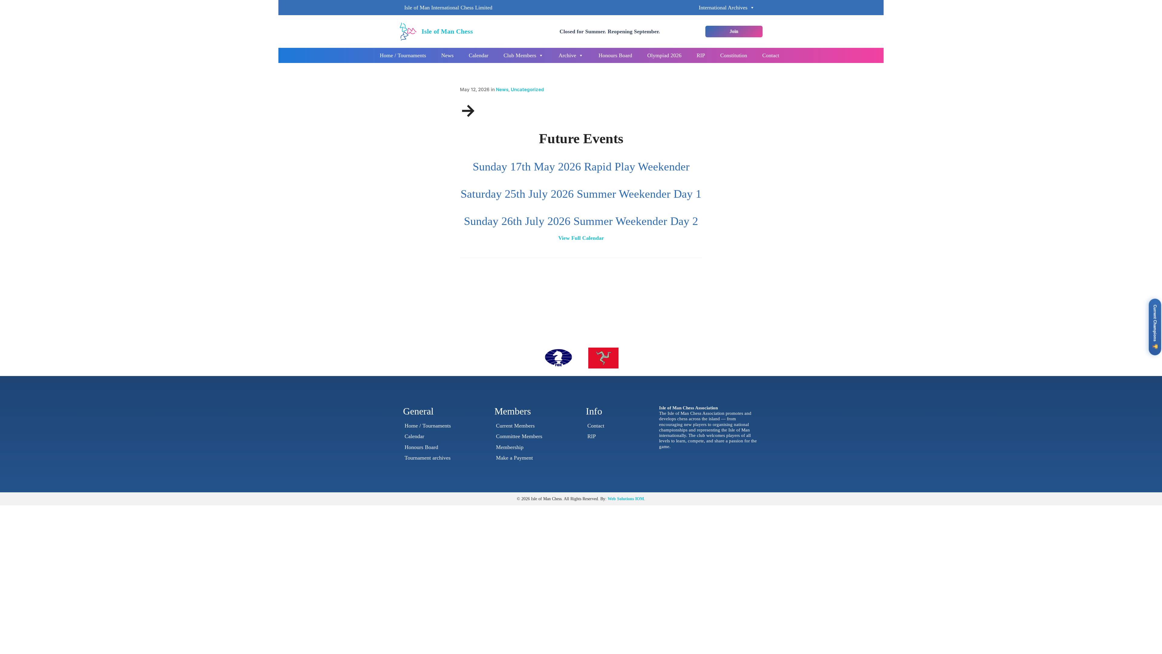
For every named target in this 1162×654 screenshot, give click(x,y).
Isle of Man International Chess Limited (448, 8)
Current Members (515, 426)
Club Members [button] (520, 55)
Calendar (478, 55)
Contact (770, 55)
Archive (567, 55)
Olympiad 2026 (664, 55)
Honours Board (615, 55)
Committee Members (519, 436)
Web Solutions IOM (626, 498)
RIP (701, 55)
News (447, 55)
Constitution (733, 55)
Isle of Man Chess (447, 31)
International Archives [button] (723, 8)
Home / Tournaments (403, 55)
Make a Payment (514, 458)
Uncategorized (527, 89)
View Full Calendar (581, 238)
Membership (510, 447)
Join (734, 31)
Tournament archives (428, 458)
